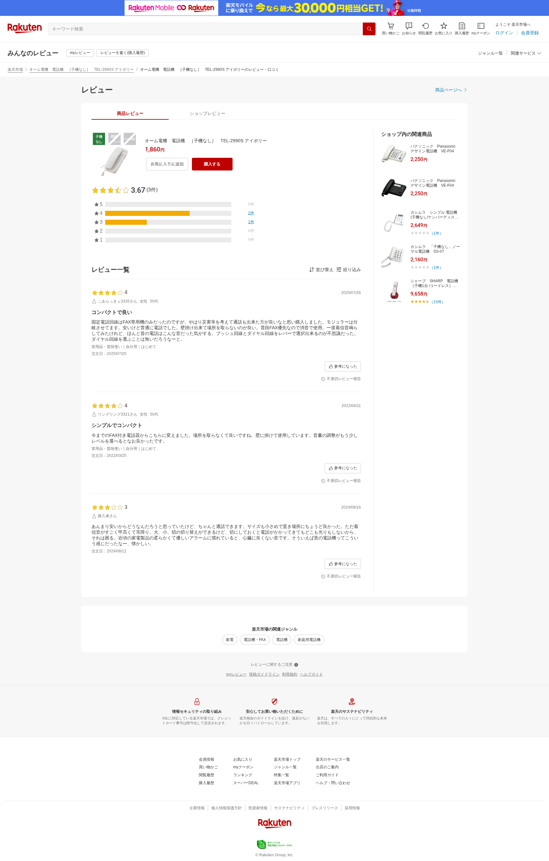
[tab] (130, 113)
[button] (409, 28)
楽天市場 (15, 69)
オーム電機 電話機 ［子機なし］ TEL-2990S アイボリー (81, 69)
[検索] (369, 29)
